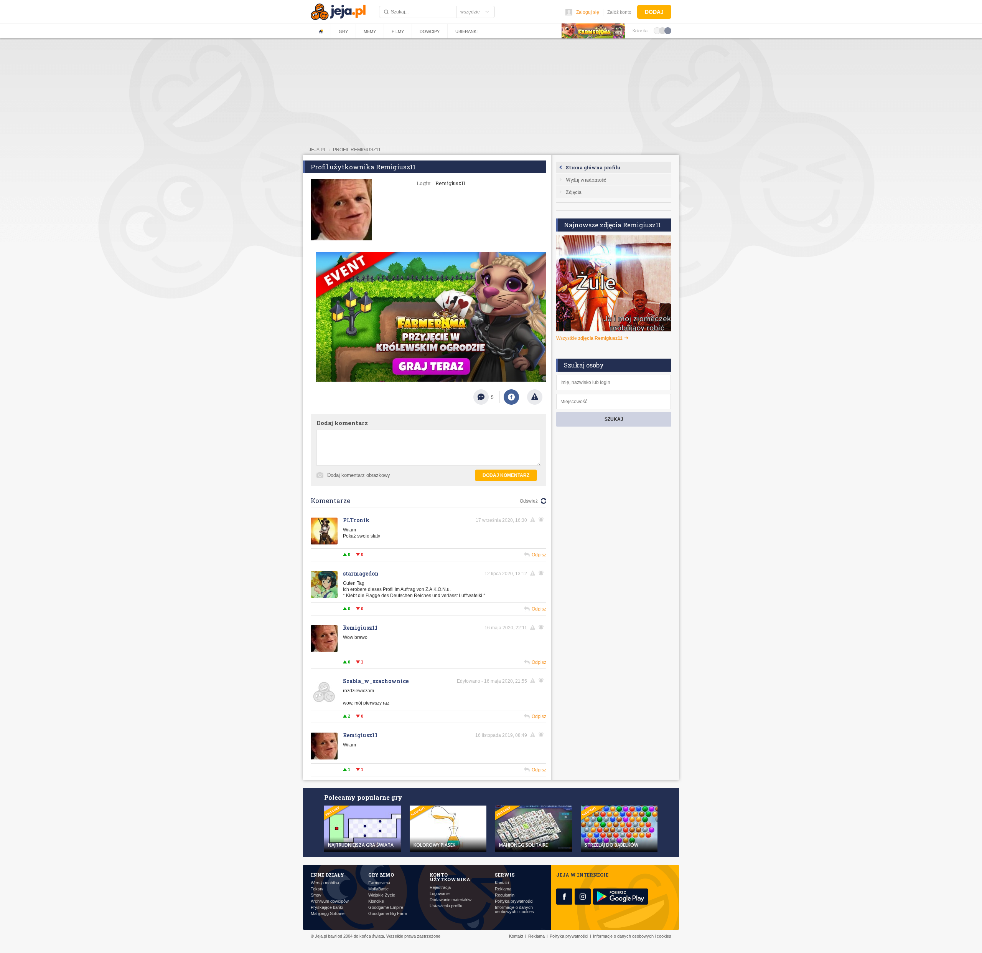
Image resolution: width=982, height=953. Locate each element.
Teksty (317, 889)
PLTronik (356, 520)
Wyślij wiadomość (586, 180)
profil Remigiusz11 (357, 149)
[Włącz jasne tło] (657, 30)
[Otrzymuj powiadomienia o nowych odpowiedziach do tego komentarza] (542, 520)
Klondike (376, 901)
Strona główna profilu (593, 167)
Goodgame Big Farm (387, 914)
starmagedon (361, 573)
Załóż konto (619, 12)
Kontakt (502, 883)
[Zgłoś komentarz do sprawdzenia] (534, 520)
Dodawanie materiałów (450, 900)
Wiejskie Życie (381, 895)
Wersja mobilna (325, 883)
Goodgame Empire (385, 907)
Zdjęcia (574, 192)
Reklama (503, 889)
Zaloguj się (587, 12)
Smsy (316, 895)
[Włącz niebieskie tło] (667, 30)
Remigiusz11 (360, 627)
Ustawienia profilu (446, 906)
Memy (370, 31)
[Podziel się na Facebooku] (511, 397)
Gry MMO (381, 875)
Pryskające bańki (327, 907)
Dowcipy (430, 31)
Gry (343, 31)
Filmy (398, 31)
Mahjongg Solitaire (327, 914)
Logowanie (440, 894)
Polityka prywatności (514, 901)
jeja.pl (317, 149)
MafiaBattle (378, 889)
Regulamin (504, 895)
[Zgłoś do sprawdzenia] (534, 397)
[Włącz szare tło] (662, 30)
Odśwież (529, 501)
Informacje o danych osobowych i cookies (514, 909)
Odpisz (539, 555)
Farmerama (379, 883)
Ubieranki (466, 31)
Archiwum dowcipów (330, 901)
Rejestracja (440, 887)
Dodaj (654, 12)
